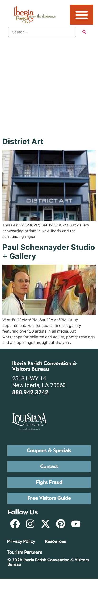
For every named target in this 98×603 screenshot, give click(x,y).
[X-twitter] (45, 523)
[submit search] (84, 32)
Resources (55, 541)
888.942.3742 (30, 392)
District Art (22, 141)
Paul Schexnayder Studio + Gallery (48, 252)
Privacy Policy (21, 541)
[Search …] (42, 32)
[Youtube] (75, 523)
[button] (81, 15)
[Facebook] (15, 523)
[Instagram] (30, 523)
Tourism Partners (24, 552)
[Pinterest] (60, 523)
